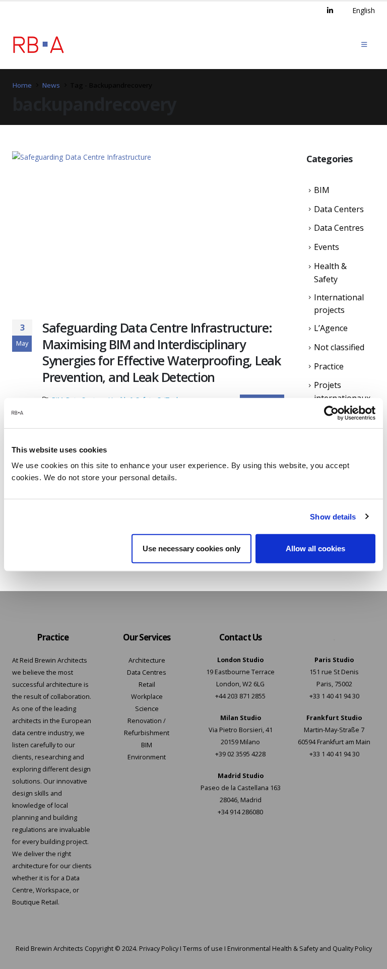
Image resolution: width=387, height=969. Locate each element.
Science (147, 708)
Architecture (146, 660)
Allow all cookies (315, 548)
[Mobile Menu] (364, 44)
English (363, 10)
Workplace (147, 696)
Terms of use (203, 948)
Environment (146, 757)
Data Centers (339, 209)
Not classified (339, 347)
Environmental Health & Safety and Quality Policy (299, 948)
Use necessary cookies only (191, 548)
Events (326, 246)
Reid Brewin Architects (49, 948)
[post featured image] (148, 227)
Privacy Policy (158, 948)
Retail (147, 684)
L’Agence (331, 328)
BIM (322, 190)
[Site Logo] (38, 44)
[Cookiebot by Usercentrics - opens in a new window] (331, 412)
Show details (333, 516)
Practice (329, 366)
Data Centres (339, 227)
